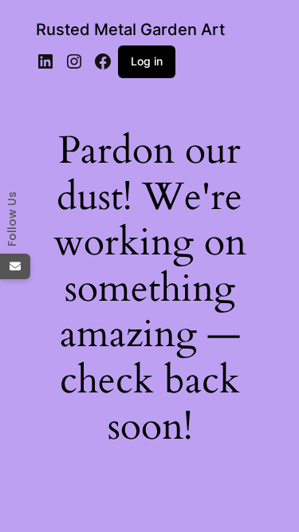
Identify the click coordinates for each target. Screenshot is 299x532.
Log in (147, 61)
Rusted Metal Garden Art (130, 29)
